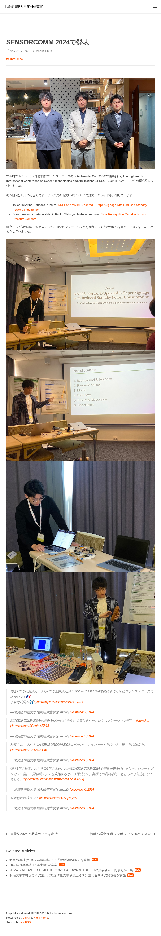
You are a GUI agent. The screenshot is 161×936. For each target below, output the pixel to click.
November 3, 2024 (82, 736)
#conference (14, 59)
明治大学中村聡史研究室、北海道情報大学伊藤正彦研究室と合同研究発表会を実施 (67, 875)
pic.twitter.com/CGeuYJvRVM (29, 726)
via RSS (25, 922)
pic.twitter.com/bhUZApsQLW (58, 798)
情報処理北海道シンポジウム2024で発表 (120, 833)
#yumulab (40, 702)
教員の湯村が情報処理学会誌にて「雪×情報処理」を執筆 (49, 860)
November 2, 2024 (82, 712)
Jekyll (26, 917)
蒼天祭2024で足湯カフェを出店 (34, 833)
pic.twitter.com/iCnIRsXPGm (28, 750)
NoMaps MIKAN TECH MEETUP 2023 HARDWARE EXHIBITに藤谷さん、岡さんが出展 (71, 870)
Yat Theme (41, 917)
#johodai (29, 779)
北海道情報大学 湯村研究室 (23, 6)
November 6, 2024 (82, 760)
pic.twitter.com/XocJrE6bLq (66, 779)
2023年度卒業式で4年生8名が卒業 (33, 865)
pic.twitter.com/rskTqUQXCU (65, 702)
